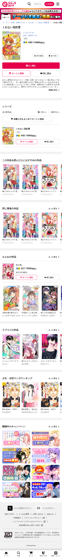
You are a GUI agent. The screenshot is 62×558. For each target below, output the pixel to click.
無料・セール (55, 556)
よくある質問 (24, 514)
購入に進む (31, 65)
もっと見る (52, 209)
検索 (18, 556)
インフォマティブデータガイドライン (27, 522)
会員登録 (49, 4)
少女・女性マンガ (30, 35)
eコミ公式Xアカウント (20, 508)
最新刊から (55, 112)
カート (31, 556)
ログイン (37, 4)
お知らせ (50, 514)
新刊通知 (39, 56)
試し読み (47, 73)
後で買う (54, 56)
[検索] (29, 4)
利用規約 (17, 518)
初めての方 (43, 556)
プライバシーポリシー (34, 518)
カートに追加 (18, 73)
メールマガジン (48, 508)
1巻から (44, 112)
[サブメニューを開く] (58, 4)
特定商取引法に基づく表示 (31, 525)
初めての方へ (10, 514)
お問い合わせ (38, 514)
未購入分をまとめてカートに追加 (29, 119)
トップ (6, 556)
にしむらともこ (29, 33)
